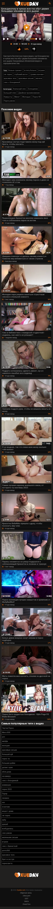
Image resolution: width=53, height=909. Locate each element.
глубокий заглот (21, 74)
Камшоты (8, 97)
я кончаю (6, 807)
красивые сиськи (26, 78)
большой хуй (7, 754)
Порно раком (9, 101)
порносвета (7, 863)
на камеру (6, 776)
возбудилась (7, 829)
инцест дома (7, 811)
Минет (17, 97)
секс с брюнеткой (9, 846)
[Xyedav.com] (26, 6)
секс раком (7, 833)
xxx (3, 802)
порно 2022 (7, 789)
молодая (6, 746)
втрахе (42, 70)
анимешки (6, 785)
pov (3, 737)
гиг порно (8, 74)
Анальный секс (19, 89)
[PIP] (44, 39)
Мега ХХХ (6, 732)
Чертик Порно (8, 728)
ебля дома (6, 772)
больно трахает (15, 70)
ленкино (5, 798)
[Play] (4, 39)
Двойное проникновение (29, 93)
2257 (26, 898)
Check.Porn (26, 904)
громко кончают (37, 74)
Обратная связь (26, 893)
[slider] (13, 39)
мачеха (39, 78)
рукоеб (5, 824)
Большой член (10, 93)
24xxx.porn (26, 896)
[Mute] (27, 39)
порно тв (6, 759)
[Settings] (40, 39)
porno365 (6, 850)
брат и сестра (8, 859)
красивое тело (10, 78)
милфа (5, 741)
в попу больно (30, 70)
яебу (4, 820)
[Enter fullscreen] (49, 39)
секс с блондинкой (12, 82)
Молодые (26, 97)
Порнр (4, 794)
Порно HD (37, 97)
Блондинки (33, 89)
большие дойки (8, 763)
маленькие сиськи (10, 837)
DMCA (26, 901)
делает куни (7, 767)
